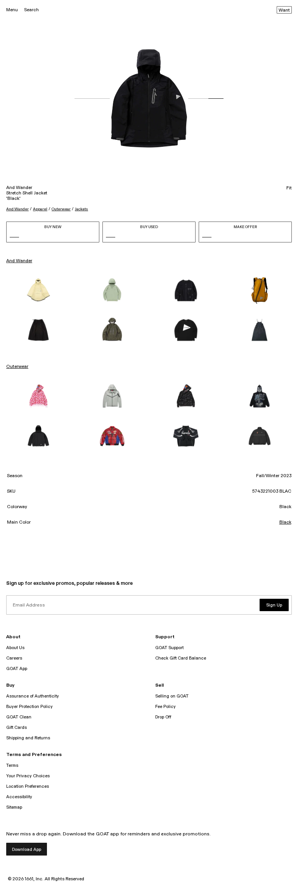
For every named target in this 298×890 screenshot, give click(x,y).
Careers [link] (14, 658)
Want (284, 10)
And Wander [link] (19, 261)
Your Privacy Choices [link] (28, 776)
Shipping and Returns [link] (28, 738)
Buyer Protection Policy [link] (29, 706)
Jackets (81, 209)
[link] (38, 290)
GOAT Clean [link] (18, 717)
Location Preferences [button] (27, 786)
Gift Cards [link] (16, 727)
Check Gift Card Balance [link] (180, 658)
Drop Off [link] (163, 717)
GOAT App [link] (16, 669)
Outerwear (61, 209)
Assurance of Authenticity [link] (32, 696)
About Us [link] (15, 648)
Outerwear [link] (17, 366)
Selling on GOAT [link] (172, 696)
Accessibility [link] (19, 797)
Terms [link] (12, 765)
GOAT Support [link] (169, 648)
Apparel (40, 209)
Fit (289, 188)
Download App (26, 849)
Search (31, 10)
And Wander (17, 209)
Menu (12, 10)
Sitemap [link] (14, 807)
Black (285, 522)
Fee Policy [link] (165, 706)
